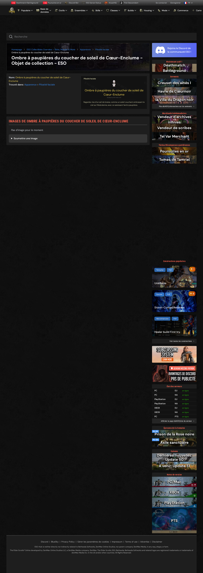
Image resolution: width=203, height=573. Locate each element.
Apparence (85, 49)
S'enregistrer (175, 3)
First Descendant (131, 3)
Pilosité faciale (102, 49)
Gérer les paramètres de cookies (93, 541)
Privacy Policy (68, 541)
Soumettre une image (25, 138)
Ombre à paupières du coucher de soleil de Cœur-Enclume (114, 92)
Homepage (16, 49)
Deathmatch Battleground (25, 3)
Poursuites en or (52, 3)
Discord (44, 541)
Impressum (117, 541)
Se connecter (161, 3)
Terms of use (131, 541)
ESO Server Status (93, 3)
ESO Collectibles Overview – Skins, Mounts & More (51, 49)
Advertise (144, 541)
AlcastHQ (113, 3)
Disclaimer (157, 541)
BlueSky (55, 541)
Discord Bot (73, 3)
